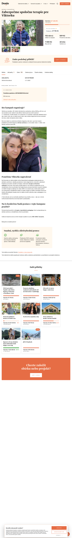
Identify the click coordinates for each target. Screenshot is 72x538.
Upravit (58, 535)
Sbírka (3, 72)
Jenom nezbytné (59, 531)
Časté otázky (38, 72)
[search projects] (57, 3)
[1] (6, 49)
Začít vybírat (65, 3)
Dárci (19, 72)
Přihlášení (52, 3)
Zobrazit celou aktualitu (9, 99)
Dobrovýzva (28, 72)
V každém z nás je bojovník (25, 252)
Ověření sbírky (49, 72)
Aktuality (11, 72)
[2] (15, 49)
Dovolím (59, 527)
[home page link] (5, 3)
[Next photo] (41, 33)
